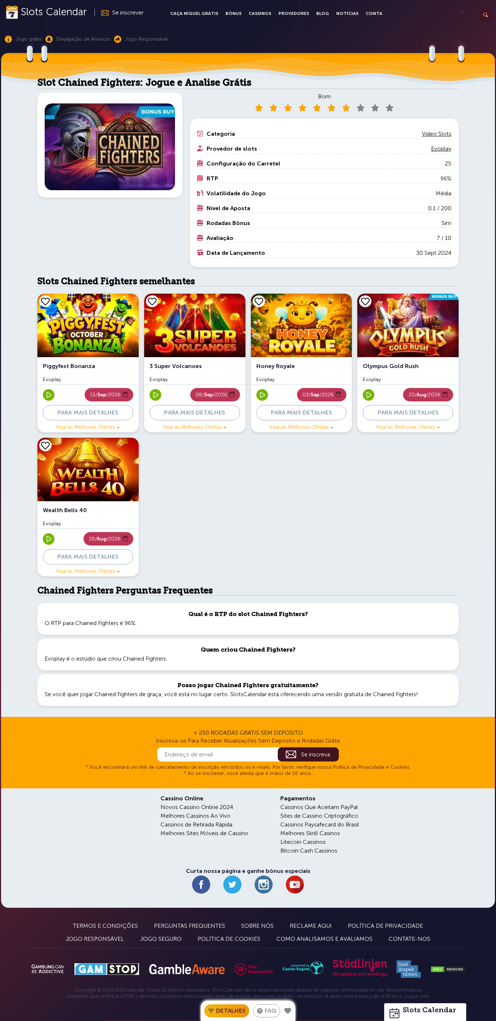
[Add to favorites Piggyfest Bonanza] (45, 301)
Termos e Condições (105, 925)
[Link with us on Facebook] (201, 884)
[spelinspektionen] (409, 969)
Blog (322, 13)
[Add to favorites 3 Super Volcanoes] (152, 301)
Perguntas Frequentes (189, 925)
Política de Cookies (229, 938)
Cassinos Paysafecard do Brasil (319, 824)
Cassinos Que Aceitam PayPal (319, 807)
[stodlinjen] (360, 975)
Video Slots (436, 133)
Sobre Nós (257, 925)
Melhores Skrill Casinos (310, 833)
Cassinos (260, 13)
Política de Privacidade (385, 925)
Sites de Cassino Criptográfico (319, 815)
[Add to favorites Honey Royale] (259, 301)
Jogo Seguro (161, 938)
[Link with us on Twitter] (232, 884)
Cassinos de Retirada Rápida (196, 824)
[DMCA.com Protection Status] (448, 969)
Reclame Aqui (311, 925)
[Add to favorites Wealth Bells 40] (45, 445)
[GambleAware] (187, 969)
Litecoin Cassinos (303, 841)
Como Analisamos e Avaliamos (324, 938)
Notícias (347, 13)
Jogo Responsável (95, 938)
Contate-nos (409, 938)
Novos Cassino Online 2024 (196, 807)
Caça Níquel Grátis (194, 13)
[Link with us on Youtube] (295, 884)
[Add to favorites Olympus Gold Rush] (365, 301)
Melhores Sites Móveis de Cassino (204, 833)
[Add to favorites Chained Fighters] (288, 1010)
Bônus (233, 13)
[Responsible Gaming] (254, 969)
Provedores (294, 13)
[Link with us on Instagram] (264, 884)
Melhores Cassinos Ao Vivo (195, 815)
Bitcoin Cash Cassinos (308, 850)
